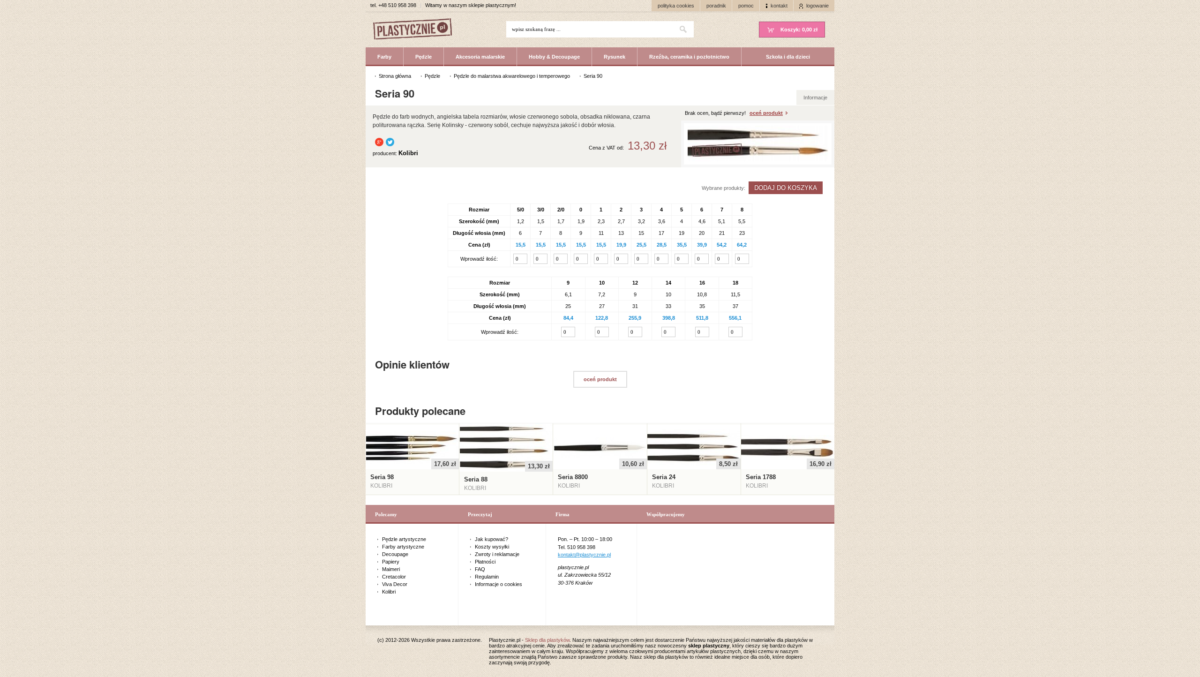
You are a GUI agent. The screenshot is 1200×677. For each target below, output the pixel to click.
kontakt (779, 5)
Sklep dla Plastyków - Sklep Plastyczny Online (417, 30)
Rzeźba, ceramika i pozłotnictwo (689, 57)
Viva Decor (394, 584)
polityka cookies (676, 5)
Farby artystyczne (403, 546)
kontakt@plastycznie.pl (584, 554)
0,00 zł (799, 29)
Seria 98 (382, 477)
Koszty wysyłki (492, 546)
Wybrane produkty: (723, 188)
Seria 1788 (761, 477)
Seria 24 (663, 477)
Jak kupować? (491, 539)
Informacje (815, 97)
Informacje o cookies (498, 584)
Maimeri (391, 569)
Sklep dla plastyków (547, 640)
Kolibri (389, 591)
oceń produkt (766, 113)
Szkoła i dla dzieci (788, 57)
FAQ (480, 569)
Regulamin (487, 576)
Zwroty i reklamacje (497, 554)
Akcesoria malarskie (480, 57)
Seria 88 (476, 479)
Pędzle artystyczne (404, 539)
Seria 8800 (573, 477)
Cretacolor (394, 576)
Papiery (390, 561)
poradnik (716, 5)
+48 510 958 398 (397, 5)
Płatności (485, 561)
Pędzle (423, 57)
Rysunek (614, 57)
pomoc (746, 5)
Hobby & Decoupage (554, 57)
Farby (384, 57)
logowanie (817, 5)
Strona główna (395, 76)
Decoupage (395, 554)
